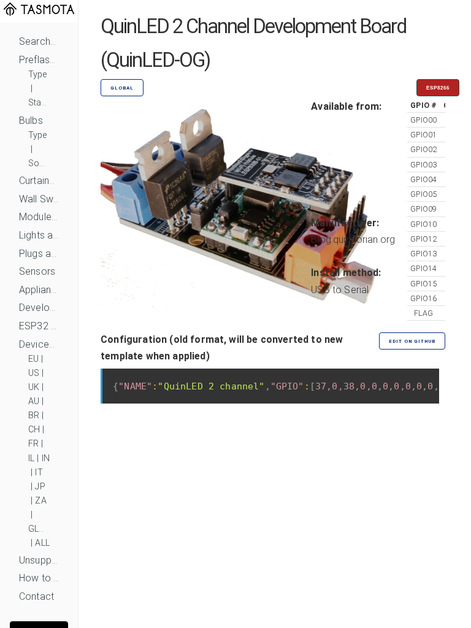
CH (34, 429)
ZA (40, 501)
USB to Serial (340, 290)
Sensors (37, 271)
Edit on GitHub (412, 341)
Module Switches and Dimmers (39, 217)
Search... (37, 41)
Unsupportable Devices (39, 560)
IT (38, 472)
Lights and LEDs (39, 235)
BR (33, 415)
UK (33, 387)
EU (33, 359)
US (33, 373)
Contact (36, 596)
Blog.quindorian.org (353, 239)
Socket (39, 163)
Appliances (39, 290)
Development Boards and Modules (39, 307)
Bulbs (31, 120)
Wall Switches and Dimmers (39, 199)
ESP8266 (438, 88)
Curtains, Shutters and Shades (39, 180)
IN (46, 458)
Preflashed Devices (39, 60)
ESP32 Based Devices (39, 326)
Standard (39, 103)
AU (33, 401)
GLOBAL (39, 529)
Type (37, 74)
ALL (42, 543)
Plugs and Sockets (39, 253)
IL (31, 458)
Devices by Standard (39, 344)
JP (40, 486)
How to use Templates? (39, 578)
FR (33, 443)
